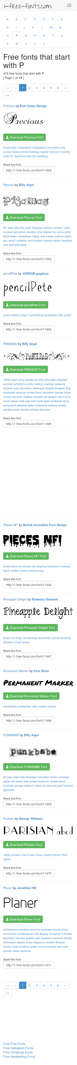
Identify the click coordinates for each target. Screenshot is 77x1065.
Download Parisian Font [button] (25, 844)
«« (7, 88)
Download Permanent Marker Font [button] (33, 696)
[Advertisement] (38, 474)
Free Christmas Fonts (18, 1052)
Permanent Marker (16, 671)
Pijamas (8, 185)
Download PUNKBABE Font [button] (28, 767)
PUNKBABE (11, 735)
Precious (9, 106)
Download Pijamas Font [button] (25, 217)
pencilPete (10, 273)
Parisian (8, 818)
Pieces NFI (10, 525)
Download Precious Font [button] (26, 137)
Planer (7, 888)
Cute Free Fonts (14, 1043)
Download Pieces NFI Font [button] (27, 556)
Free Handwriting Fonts (19, 1056)
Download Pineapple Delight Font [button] (32, 627)
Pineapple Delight (15, 599)
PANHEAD (10, 344)
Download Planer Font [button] (24, 919)
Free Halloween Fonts (18, 1048)
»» (7, 95)
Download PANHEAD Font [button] (27, 369)
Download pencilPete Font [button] (27, 305)
